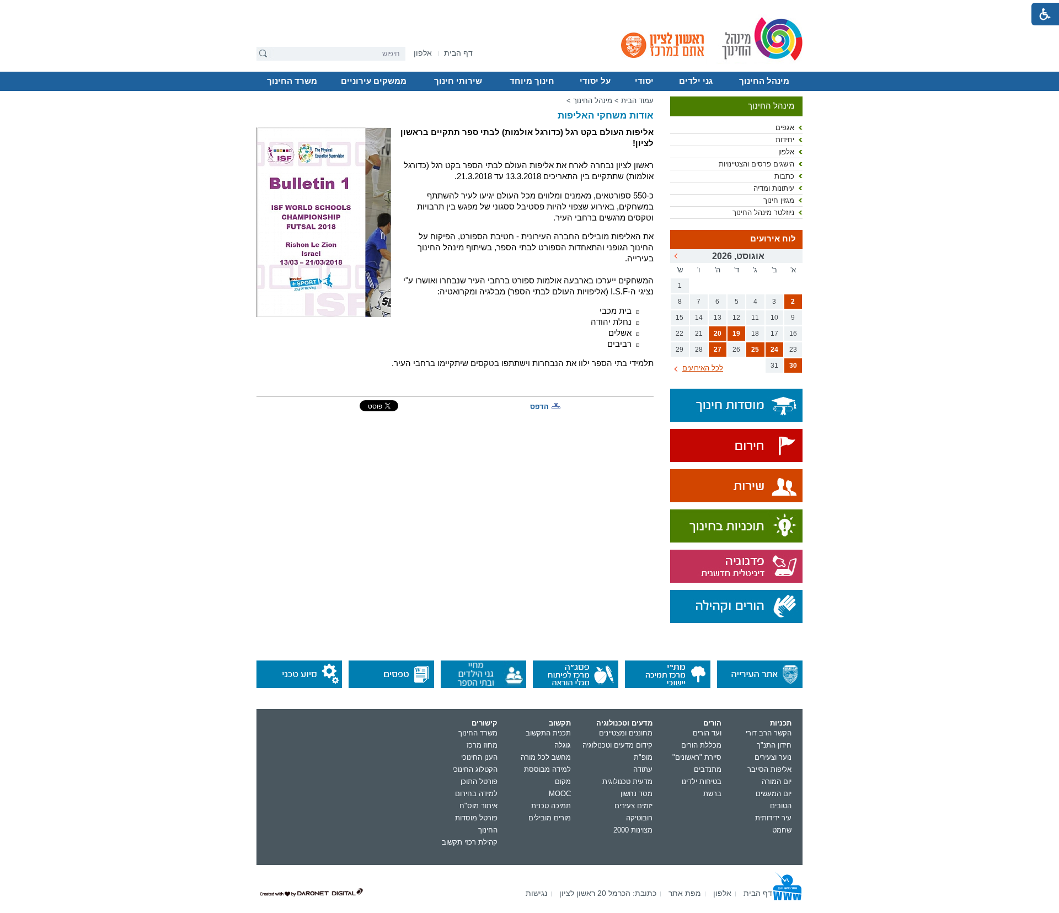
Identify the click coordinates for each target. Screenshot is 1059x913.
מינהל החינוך (764, 81)
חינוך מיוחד (532, 81)
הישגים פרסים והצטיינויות (756, 164)
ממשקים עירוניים (374, 81)
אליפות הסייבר (769, 769)
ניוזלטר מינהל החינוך (763, 212)
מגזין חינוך (778, 200)
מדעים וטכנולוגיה (624, 723)
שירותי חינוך (458, 81)
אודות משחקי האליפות (606, 115)
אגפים (784, 127)
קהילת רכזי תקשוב (470, 842)
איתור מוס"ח (478, 806)
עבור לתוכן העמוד (530, 8)
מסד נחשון (636, 794)
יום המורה (776, 781)
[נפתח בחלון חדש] (736, 446)
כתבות (784, 176)
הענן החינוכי (479, 757)
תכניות (780, 723)
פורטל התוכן (479, 781)
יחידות (784, 140)
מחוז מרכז (482, 745)
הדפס (539, 406)
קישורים (485, 723)
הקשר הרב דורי (768, 733)
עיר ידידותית (773, 818)
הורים (712, 723)
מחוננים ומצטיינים (625, 733)
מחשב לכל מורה (546, 757)
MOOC (560, 794)
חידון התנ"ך (774, 745)
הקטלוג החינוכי (475, 769)
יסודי (644, 81)
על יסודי (595, 81)
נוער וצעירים (773, 757)
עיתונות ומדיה (773, 188)
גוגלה (562, 745)
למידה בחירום (476, 794)
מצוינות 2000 (632, 830)
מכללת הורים (701, 745)
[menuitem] (423, 53)
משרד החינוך (292, 81)
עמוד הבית (637, 100)
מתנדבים (707, 769)
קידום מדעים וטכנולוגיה (617, 745)
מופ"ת (643, 757)
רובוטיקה (639, 818)
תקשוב (560, 723)
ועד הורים (707, 733)
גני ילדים (696, 81)
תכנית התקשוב (548, 733)
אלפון (786, 152)
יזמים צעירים (633, 806)
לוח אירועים (773, 238)
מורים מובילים (549, 818)
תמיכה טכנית (551, 806)
